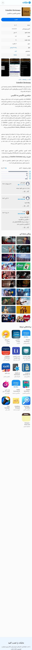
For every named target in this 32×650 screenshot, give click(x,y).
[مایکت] (27, 3)
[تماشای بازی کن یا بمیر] (9, 319)
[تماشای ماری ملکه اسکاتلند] (23, 310)
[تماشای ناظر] (23, 249)
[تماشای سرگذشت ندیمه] (9, 240)
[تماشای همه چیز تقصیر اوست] (9, 249)
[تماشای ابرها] (23, 301)
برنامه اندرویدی (13, 47)
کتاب (16, 51)
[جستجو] (3, 2)
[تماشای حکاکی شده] (23, 284)
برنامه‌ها (25, 79)
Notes (15, 55)
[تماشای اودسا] (9, 258)
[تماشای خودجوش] (23, 319)
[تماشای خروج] (9, 292)
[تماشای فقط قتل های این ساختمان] (9, 301)
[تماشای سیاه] (23, 292)
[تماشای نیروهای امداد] (23, 258)
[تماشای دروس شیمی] (9, 310)
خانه (30, 79)
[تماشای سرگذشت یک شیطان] (23, 275)
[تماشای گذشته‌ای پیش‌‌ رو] (9, 266)
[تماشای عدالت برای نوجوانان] (9, 284)
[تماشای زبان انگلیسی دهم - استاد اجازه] (23, 266)
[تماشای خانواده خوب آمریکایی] (23, 240)
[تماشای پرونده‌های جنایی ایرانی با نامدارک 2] (9, 275)
